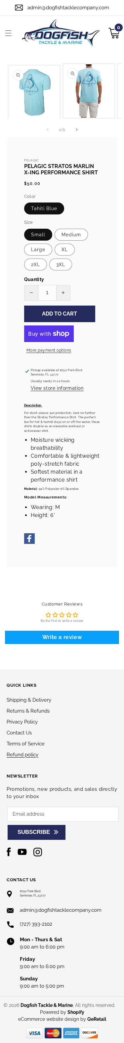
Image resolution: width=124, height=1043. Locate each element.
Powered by (62, 1012)
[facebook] (29, 543)
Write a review (62, 637)
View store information (57, 388)
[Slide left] (47, 129)
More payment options (48, 350)
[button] (8, 33)
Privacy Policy (22, 722)
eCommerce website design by (52, 1019)
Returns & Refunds (28, 711)
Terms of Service (26, 744)
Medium (71, 234)
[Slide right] (76, 129)
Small (38, 234)
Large (38, 249)
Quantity (34, 279)
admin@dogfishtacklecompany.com (68, 8)
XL (65, 249)
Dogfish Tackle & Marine (47, 1005)
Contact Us (19, 733)
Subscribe (34, 832)
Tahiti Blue (44, 208)
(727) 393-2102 (36, 924)
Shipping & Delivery (29, 700)
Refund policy (22, 755)
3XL (60, 264)
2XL (35, 264)
